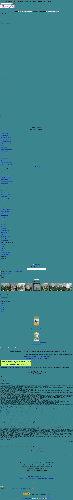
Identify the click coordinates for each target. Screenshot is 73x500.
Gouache (3, 248)
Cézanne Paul (3, 213)
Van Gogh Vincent (4, 238)
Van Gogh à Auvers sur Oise (6, 149)
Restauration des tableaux (5, 254)
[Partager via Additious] (49, 496)
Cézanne (2, 303)
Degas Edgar (3, 218)
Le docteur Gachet (4, 183)
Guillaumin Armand (4, 220)
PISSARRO (34, 478)
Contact (14, 488)
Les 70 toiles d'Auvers (5, 186)
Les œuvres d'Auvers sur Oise (6, 177)
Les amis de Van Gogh (5, 133)
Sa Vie (2, 145)
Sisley (2, 311)
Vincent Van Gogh (4, 158)
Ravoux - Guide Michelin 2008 (7, 181)
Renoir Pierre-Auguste (5, 230)
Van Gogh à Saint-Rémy (5, 154)
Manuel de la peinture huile (6, 252)
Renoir (2, 309)
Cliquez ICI (26, 458)
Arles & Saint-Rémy (5, 156)
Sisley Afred (3, 234)
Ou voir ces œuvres (4, 139)
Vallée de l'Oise (42, 326)
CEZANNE (28, 478)
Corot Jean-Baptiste (4, 215)
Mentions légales (28, 488)
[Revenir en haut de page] (36, 482)
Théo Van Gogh (4, 147)
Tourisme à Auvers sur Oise (6, 160)
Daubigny (3, 202)
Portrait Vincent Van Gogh (6, 141)
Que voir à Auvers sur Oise (6, 190)
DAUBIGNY (23, 478)
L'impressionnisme (4, 240)
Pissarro (2, 204)
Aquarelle (3, 244)
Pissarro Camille (4, 228)
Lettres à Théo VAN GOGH (22, 364)
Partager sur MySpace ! (27, 498)
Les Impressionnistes (5, 211)
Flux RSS (23, 488)
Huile (2, 250)
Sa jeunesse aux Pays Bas (5, 143)
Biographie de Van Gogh (5, 131)
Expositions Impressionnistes (6, 209)
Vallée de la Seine (43, 342)
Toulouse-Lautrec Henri (5, 236)
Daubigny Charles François (6, 217)
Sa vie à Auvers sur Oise (5, 192)
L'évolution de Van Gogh (5, 172)
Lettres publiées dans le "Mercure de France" (33, 358)
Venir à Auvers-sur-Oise (5, 196)
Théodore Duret (4, 258)
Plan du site (18, 488)
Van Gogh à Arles (4, 151)
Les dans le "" (14, 361)
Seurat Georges (4, 232)
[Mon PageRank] (36, 264)
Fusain (2, 246)
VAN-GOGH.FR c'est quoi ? (16, 271)
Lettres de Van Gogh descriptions (43, 356)
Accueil (1, 348)
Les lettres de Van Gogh (5, 135)
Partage (1, 275)
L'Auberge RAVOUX (5, 179)
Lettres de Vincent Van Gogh (30, 356)
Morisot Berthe (4, 226)
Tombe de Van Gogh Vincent (6, 194)
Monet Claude (3, 224)
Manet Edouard (4, 222)
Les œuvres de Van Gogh (5, 170)
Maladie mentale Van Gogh (6, 137)
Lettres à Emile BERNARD (10, 364)
